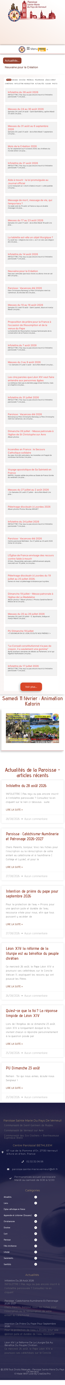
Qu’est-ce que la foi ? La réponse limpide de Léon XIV (31, 1013)
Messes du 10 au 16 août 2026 (25, 304)
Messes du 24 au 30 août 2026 (26, 109)
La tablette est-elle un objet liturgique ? (30, 237)
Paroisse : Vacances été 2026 (25, 288)
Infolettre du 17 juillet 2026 (23, 666)
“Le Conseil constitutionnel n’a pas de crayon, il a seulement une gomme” (29, 647)
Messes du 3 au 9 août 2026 (24, 362)
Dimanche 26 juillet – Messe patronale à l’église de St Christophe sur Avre (31, 433)
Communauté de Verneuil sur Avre (24, 1130)
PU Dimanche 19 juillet (21, 630)
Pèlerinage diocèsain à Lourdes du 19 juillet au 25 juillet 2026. (29, 577)
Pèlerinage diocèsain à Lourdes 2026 (29, 506)
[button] (32, 48)
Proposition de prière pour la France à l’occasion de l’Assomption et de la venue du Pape (29, 325)
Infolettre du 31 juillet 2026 (23, 397)
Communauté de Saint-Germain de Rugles (28, 1125)
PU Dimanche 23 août (23, 1067)
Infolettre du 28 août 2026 (23, 92)
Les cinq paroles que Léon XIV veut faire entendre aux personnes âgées (31, 379)
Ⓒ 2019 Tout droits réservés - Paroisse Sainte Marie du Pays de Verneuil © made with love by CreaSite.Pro (32, 1371)
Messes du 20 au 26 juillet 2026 (26, 613)
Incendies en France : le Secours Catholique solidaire (26, 451)
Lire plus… (22, 97)
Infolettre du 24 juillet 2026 (23, 521)
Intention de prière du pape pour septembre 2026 (30, 1325)
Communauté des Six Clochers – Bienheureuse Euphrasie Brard (31, 1136)
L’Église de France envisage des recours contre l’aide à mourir (31, 557)
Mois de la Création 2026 (22, 146)
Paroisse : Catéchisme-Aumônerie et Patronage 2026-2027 (32, 836)
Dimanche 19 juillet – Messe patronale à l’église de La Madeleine (30, 595)
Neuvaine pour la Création (21, 67)
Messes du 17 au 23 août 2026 (25, 220)
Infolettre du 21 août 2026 (23, 163)
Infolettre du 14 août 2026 (23, 254)
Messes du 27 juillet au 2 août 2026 (28, 489)
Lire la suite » (14, 809)
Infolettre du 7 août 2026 (22, 345)
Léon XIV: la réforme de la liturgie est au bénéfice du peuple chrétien (32, 953)
